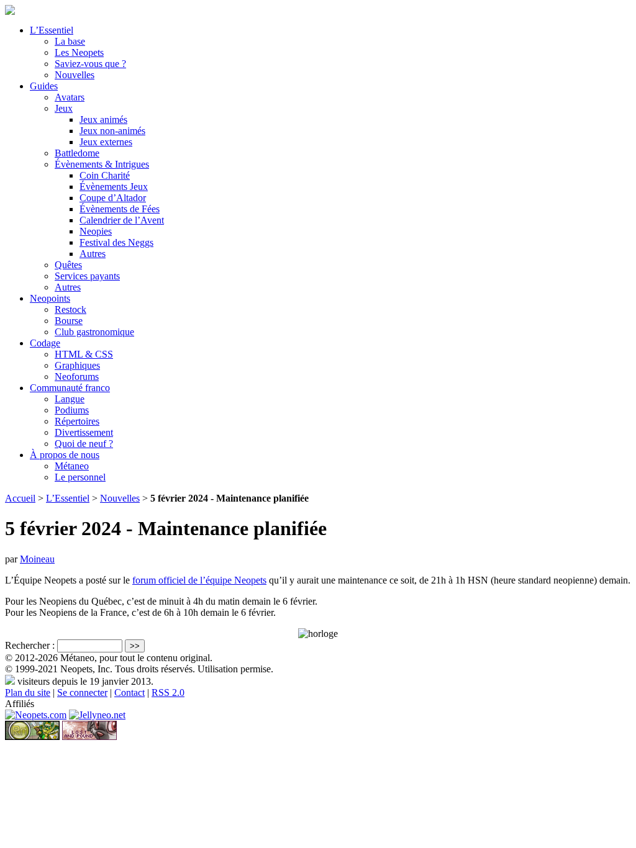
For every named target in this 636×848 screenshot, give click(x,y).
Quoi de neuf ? (84, 443)
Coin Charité (105, 175)
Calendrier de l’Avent (122, 220)
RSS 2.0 (168, 692)
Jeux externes (106, 142)
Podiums (72, 410)
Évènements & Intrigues (102, 164)
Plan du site (27, 692)
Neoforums (77, 376)
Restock (70, 309)
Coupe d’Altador (113, 197)
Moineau (37, 559)
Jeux (64, 108)
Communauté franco (70, 387)
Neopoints (50, 298)
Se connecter (82, 692)
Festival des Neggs (116, 242)
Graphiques (77, 365)
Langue (69, 399)
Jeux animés (103, 119)
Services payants (87, 276)
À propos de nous (64, 454)
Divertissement (84, 432)
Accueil (20, 498)
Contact (129, 692)
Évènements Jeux (114, 186)
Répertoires (77, 421)
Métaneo (72, 466)
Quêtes (68, 264)
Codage (45, 343)
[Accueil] (10, 11)
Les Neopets (79, 52)
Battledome (77, 153)
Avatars (69, 97)
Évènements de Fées (120, 209)
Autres (93, 253)
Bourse (69, 320)
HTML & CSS (84, 354)
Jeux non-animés (112, 130)
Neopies (96, 231)
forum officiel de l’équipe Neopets (199, 580)
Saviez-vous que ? (90, 63)
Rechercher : (30, 645)
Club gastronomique (94, 332)
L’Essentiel (51, 30)
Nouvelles (74, 75)
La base (70, 41)
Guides (44, 86)
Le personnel (80, 477)
